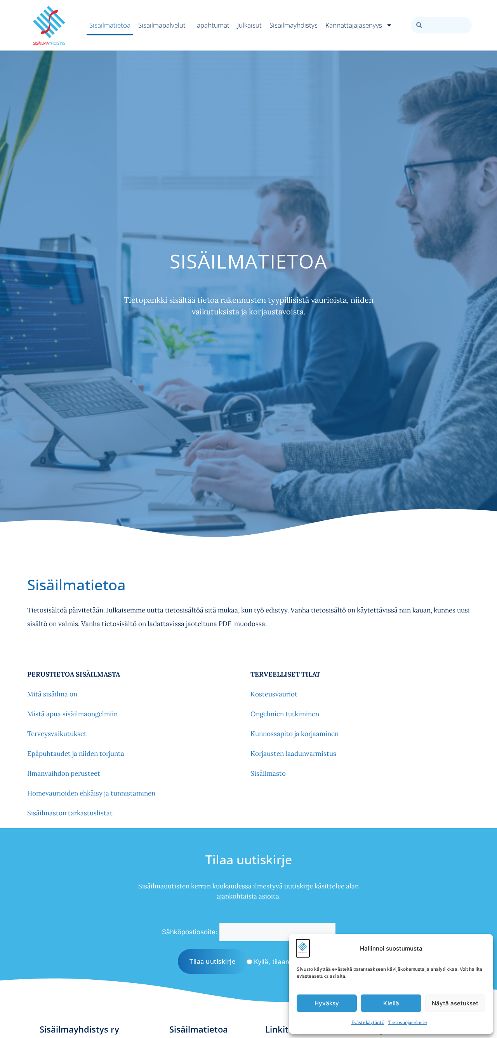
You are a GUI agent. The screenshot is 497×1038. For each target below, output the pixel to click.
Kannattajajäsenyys (353, 25)
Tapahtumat (211, 25)
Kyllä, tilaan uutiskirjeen (289, 962)
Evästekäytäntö (367, 1022)
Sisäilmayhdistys (293, 25)
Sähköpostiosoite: (189, 932)
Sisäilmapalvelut (162, 25)
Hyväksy (327, 1003)
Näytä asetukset (455, 1003)
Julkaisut (249, 25)
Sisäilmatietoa (109, 25)
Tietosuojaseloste (407, 1022)
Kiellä (391, 1003)
